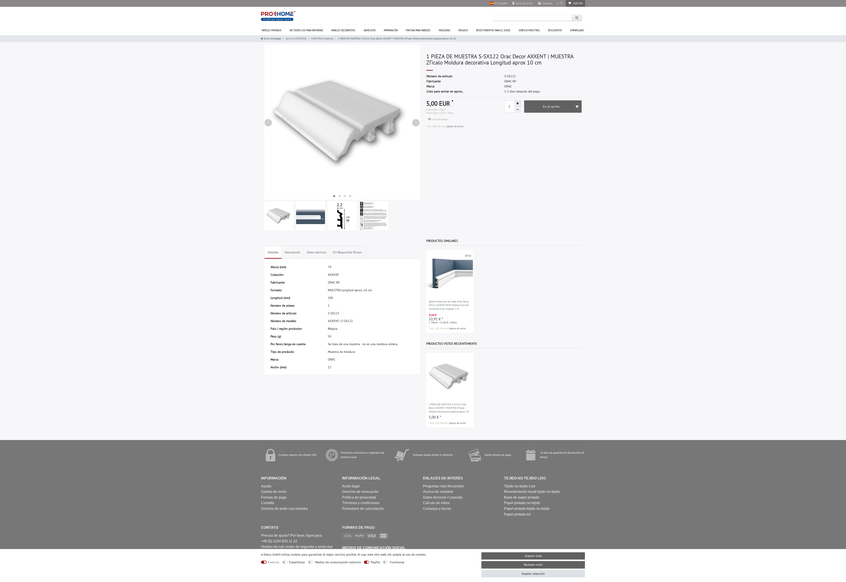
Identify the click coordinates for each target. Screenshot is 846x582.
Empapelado (577, 30)
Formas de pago (274, 497)
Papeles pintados (272, 30)
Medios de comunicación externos (338, 562)
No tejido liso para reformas (306, 30)
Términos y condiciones (360, 503)
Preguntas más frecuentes (443, 486)
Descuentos (555, 30)
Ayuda (266, 486)
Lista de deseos (439, 119)
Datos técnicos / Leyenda (442, 497)
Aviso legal (351, 486)
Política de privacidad (359, 497)
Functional (397, 562)
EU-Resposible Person (347, 252)
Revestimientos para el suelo (493, 30)
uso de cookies (416, 554)
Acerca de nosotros (438, 492)
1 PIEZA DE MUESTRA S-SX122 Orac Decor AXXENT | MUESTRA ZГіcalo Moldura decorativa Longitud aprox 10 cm (449, 408)
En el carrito (551, 107)
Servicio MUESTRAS (529, 30)
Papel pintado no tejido (522, 503)
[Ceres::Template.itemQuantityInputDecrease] (518, 110)
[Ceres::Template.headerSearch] (577, 18)
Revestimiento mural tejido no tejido (532, 492)
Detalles (273, 252)
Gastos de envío (454, 126)
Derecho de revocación (360, 492)
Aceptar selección (533, 574)
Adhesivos (370, 30)
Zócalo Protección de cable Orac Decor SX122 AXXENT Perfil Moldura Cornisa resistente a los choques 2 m (449, 305)
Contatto (267, 503)
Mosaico (463, 30)
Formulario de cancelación (363, 508)
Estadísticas (297, 562)
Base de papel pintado (521, 497)
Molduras (444, 30)
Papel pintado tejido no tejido (527, 508)
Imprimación (391, 30)
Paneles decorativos (343, 30)
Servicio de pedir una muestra (284, 508)
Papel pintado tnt (517, 514)
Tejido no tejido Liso (519, 486)
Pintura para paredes (418, 30)
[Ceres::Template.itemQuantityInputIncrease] (518, 103)
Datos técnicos (317, 252)
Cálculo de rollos (436, 503)
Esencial (273, 562)
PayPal (375, 562)
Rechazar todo (533, 565)
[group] (450, 273)
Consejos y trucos (437, 508)
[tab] (273, 252)
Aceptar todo (533, 556)
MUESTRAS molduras (321, 38)
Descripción (293, 252)
